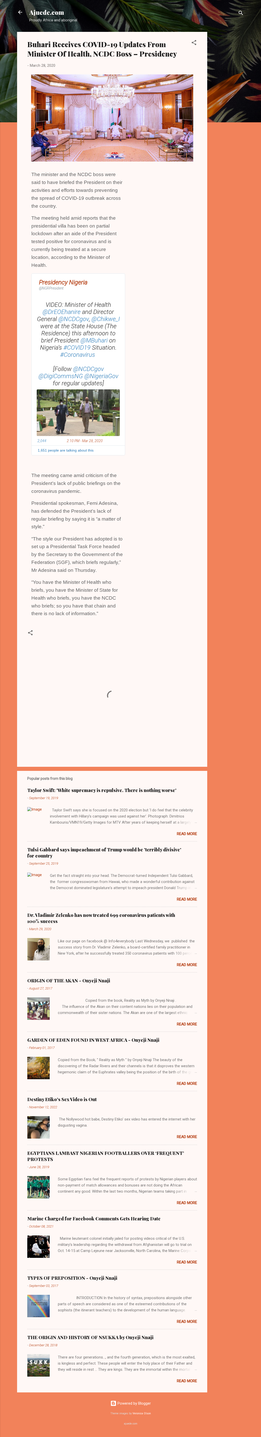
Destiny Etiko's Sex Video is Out (62, 1099)
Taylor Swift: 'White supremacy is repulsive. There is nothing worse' (101, 790)
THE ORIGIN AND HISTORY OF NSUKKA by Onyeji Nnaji (90, 1337)
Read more (187, 834)
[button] (194, 43)
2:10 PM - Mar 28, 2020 (85, 441)
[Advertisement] (227, 108)
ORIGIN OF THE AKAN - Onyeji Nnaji (68, 981)
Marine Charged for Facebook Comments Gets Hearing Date (94, 1219)
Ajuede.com (46, 12)
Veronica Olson (142, 1413)
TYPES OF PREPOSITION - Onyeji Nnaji (72, 1278)
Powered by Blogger (133, 1403)
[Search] (241, 14)
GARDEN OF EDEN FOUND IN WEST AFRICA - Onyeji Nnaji (93, 1040)
